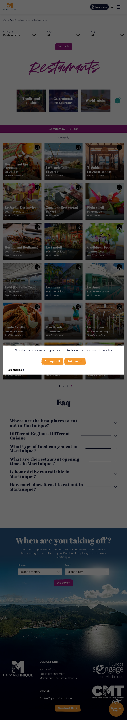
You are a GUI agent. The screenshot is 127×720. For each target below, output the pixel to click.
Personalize (14, 370)
